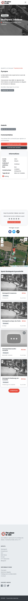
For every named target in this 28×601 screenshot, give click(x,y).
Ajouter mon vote (14, 222)
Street (3, 557)
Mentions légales (6, 572)
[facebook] (2, 586)
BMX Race (4, 555)
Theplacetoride (18, 68)
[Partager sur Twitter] (14, 231)
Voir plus (14, 390)
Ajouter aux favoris (14, 147)
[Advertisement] (14, 51)
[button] (14, 250)
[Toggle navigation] (25, 2)
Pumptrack (4, 551)
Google (26, 266)
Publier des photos (9, 129)
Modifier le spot (8, 90)
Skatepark (4, 549)
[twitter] (8, 586)
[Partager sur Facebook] (10, 231)
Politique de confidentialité (8, 574)
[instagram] (5, 586)
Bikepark (3, 561)
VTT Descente (5, 559)
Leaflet (14, 266)
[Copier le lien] (18, 231)
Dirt (2, 553)
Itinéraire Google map (14, 144)
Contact (3, 576)
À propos (3, 570)
